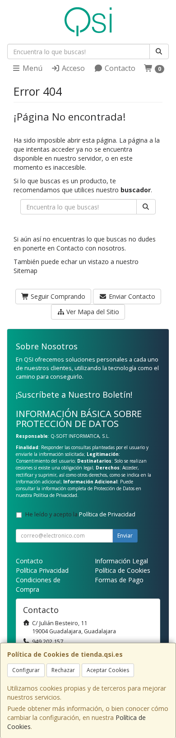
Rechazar (63, 670)
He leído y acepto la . (81, 514)
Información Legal (121, 561)
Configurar (26, 670)
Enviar (125, 535)
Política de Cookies (122, 570)
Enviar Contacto (131, 296)
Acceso (72, 68)
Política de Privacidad (55, 495)
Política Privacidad (42, 570)
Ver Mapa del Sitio (92, 311)
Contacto (119, 68)
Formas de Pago (119, 580)
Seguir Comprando (57, 296)
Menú (31, 68)
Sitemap (25, 270)
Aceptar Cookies (108, 670)
